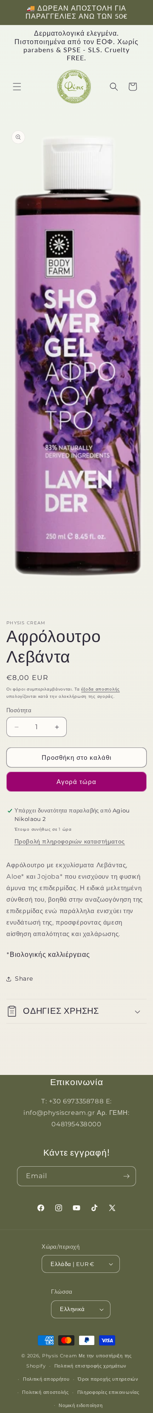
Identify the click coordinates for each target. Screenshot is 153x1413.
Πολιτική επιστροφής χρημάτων (90, 1366)
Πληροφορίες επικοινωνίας (108, 1392)
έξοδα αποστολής (100, 689)
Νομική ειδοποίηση (80, 1405)
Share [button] (24, 978)
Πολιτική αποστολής (45, 1392)
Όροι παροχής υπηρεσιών (108, 1379)
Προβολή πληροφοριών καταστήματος (69, 841)
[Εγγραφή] (126, 1176)
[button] (17, 86)
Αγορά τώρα (76, 782)
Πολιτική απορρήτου (46, 1379)
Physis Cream (59, 1356)
